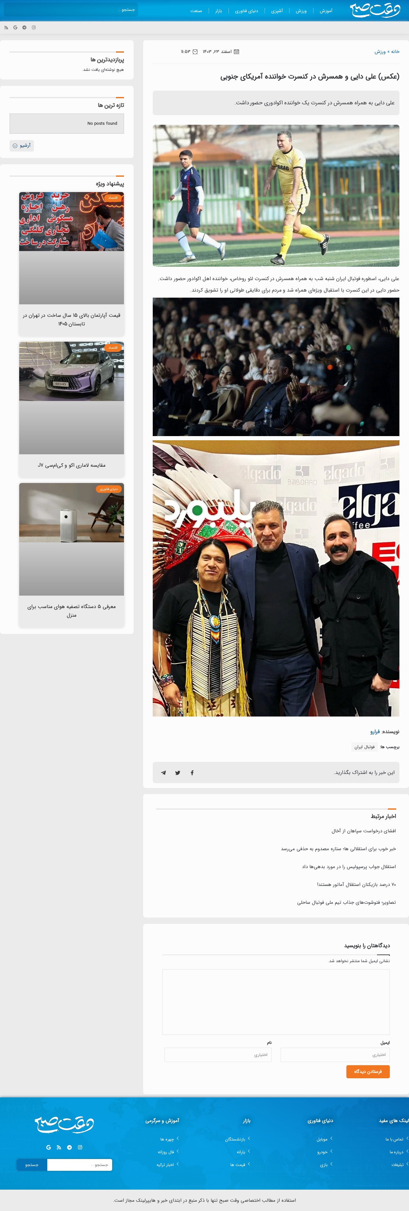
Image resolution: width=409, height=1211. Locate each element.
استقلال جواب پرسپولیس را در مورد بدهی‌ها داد (349, 867)
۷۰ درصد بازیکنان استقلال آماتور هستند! (356, 884)
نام (269, 1042)
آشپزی (277, 10)
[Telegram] (24, 27)
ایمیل (385, 1042)
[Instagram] (33, 27)
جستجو (31, 1165)
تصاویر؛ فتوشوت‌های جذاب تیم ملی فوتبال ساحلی (346, 902)
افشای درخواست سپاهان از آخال (364, 831)
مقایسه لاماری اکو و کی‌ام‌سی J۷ (72, 465)
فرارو (375, 732)
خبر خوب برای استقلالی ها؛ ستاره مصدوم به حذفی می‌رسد (338, 849)
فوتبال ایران (364, 747)
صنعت (196, 10)
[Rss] (6, 27)
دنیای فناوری (246, 10)
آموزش (326, 10)
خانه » (393, 52)
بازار (218, 10)
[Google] (15, 27)
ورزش (301, 10)
